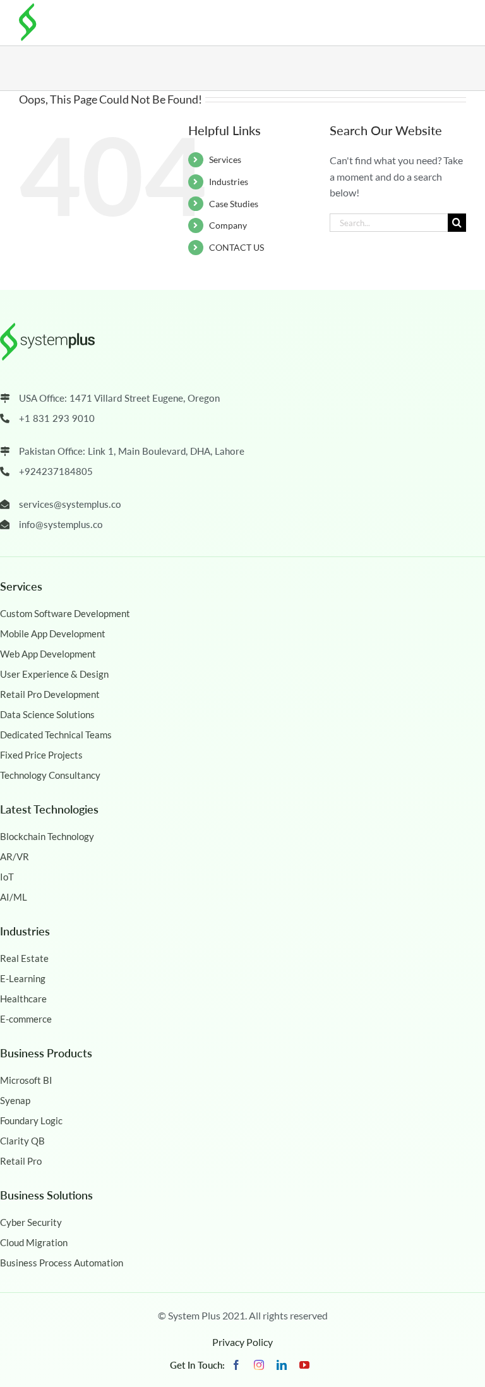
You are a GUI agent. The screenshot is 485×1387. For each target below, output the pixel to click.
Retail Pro (21, 1161)
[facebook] (236, 1365)
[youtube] (304, 1365)
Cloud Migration (34, 1242)
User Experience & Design (54, 674)
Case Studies (233, 203)
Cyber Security (31, 1222)
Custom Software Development (65, 613)
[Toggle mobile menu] (456, 20)
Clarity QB (22, 1140)
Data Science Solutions (47, 714)
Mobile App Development (52, 633)
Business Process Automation (61, 1262)
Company (228, 225)
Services (225, 159)
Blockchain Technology (47, 836)
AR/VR (14, 856)
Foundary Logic (31, 1120)
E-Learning (22, 978)
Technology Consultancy (50, 775)
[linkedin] (282, 1365)
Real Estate (24, 958)
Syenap (15, 1100)
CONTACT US (236, 247)
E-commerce (26, 1018)
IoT (7, 876)
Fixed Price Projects (41, 754)
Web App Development (48, 653)
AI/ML (13, 897)
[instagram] (259, 1365)
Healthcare (23, 998)
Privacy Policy (242, 1342)
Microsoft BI (26, 1080)
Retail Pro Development (50, 694)
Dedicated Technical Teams (56, 734)
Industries (228, 181)
